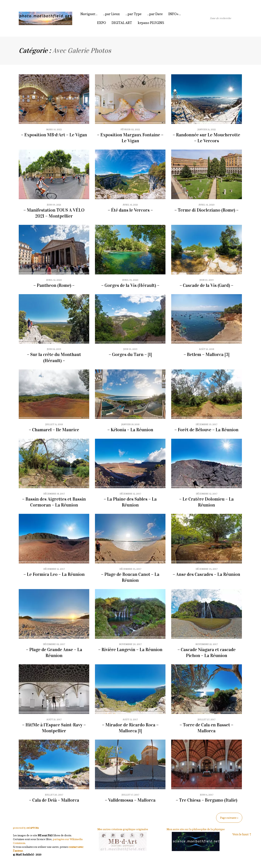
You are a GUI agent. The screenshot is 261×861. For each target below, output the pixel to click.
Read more (54, 109)
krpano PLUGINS (151, 22)
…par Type (133, 14)
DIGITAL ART (122, 22)
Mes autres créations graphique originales (122, 829)
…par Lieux (111, 14)
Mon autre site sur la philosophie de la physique (196, 829)
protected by (26, 828)
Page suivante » (229, 818)
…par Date (155, 14)
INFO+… (174, 14)
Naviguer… (88, 14)
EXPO (101, 22)
